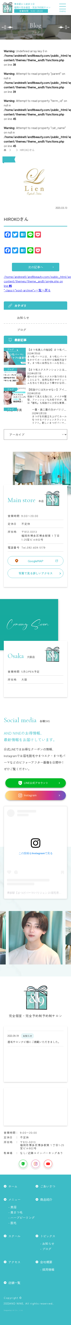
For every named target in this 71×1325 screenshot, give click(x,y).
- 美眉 (12, 1207)
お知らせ (23, 317)
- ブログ (45, 1248)
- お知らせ (47, 1243)
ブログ (21, 329)
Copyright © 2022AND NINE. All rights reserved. (29, 1300)
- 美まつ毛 (15, 1212)
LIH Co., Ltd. (17, 1310)
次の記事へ (35, 267)
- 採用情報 (47, 1269)
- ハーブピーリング (21, 1217)
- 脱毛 (12, 1223)
